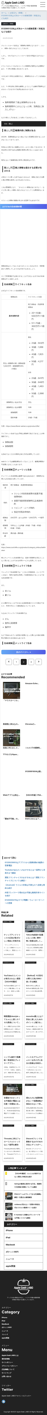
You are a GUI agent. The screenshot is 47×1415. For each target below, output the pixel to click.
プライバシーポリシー (10, 1366)
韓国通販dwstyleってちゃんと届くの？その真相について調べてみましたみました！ (12, 1022)
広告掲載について (8, 1369)
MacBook (5, 1324)
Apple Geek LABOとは (10, 1355)
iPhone (9, 1230)
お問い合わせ (6, 1376)
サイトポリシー (7, 1362)
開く (10, 124)
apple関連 (10, 1266)
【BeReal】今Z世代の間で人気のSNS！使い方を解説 (34, 978)
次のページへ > (23, 652)
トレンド (5, 1334)
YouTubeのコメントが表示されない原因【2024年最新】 (12, 978)
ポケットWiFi (12, 1252)
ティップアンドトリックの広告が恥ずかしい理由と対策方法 (12, 938)
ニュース (10, 1259)
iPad (8, 1237)
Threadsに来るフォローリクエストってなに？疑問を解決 (12, 1141)
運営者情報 (6, 1359)
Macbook (10, 1244)
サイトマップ (6, 1373)
